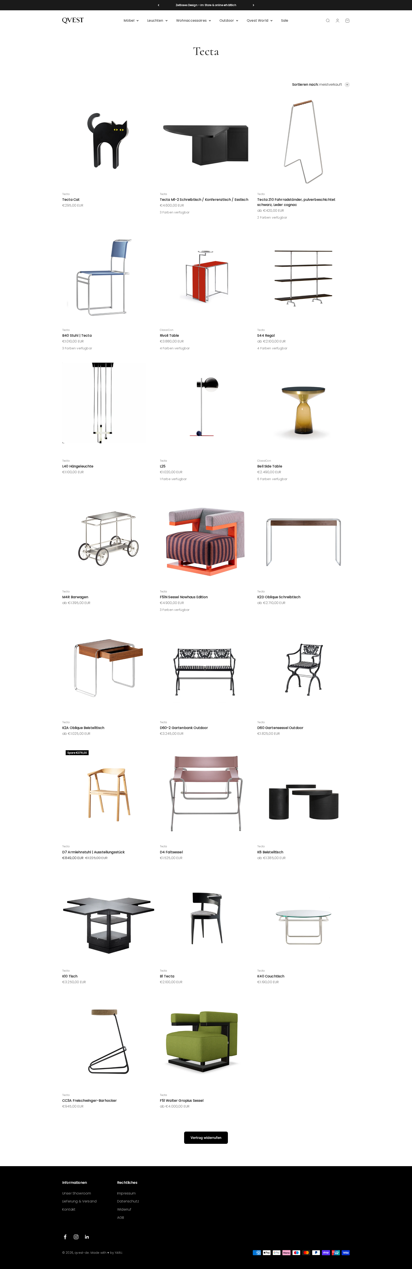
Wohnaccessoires (191, 20)
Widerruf (124, 1209)
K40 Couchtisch (270, 976)
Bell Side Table (269, 466)
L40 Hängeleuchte (78, 466)
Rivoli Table (169, 335)
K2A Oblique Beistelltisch (83, 727)
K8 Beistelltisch (270, 852)
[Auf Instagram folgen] (76, 1237)
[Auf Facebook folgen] (65, 1237)
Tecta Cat (71, 199)
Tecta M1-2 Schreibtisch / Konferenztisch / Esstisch (204, 199)
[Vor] (253, 5)
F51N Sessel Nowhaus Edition (184, 597)
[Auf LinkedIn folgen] (87, 1237)
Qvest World (257, 20)
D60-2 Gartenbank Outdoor (184, 727)
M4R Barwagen (75, 597)
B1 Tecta (167, 976)
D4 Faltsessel (171, 852)
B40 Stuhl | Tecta (77, 335)
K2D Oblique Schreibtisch (278, 597)
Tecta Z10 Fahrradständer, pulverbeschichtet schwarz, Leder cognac (296, 202)
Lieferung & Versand (79, 1201)
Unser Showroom (76, 1193)
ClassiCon (166, 330)
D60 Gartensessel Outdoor (280, 727)
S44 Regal (265, 335)
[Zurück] (158, 5)
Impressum (126, 1193)
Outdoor (227, 20)
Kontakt (68, 1209)
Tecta (66, 194)
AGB (120, 1217)
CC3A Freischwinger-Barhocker (89, 1100)
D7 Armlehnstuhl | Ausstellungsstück (93, 852)
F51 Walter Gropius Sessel (182, 1100)
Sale (284, 20)
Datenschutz (128, 1201)
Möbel (129, 20)
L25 (162, 466)
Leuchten (155, 20)
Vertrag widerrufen (206, 1137)
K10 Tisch (69, 976)
